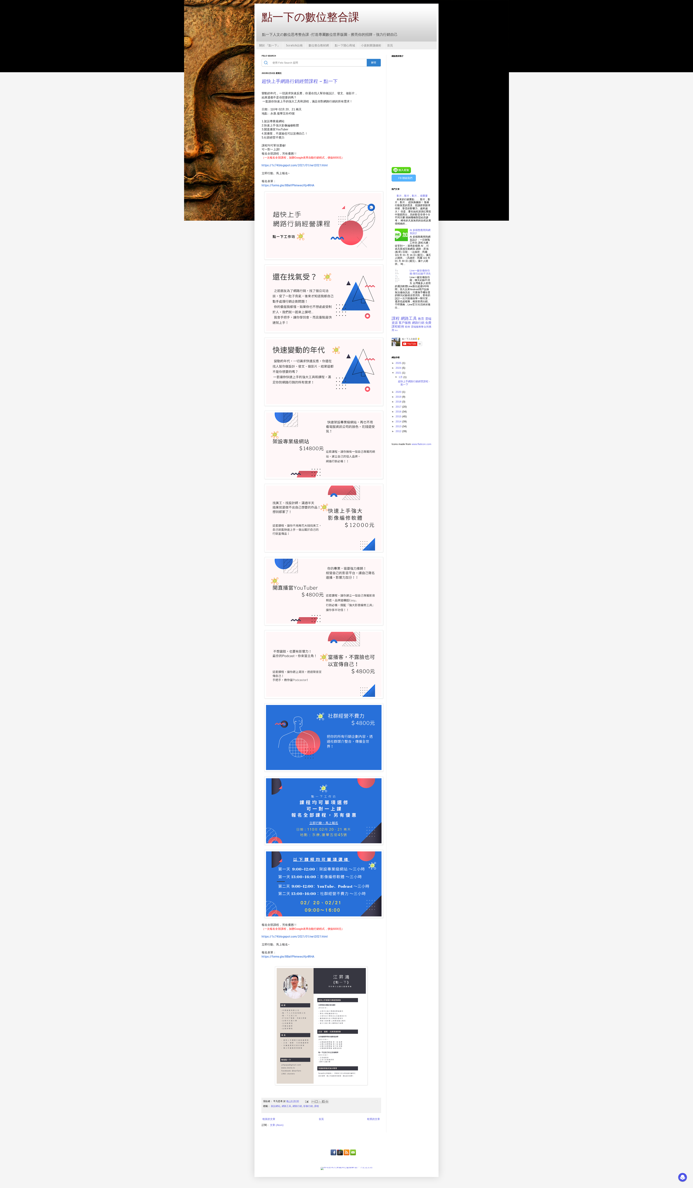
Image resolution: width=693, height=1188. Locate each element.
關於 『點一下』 (269, 45)
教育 (421, 319)
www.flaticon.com (421, 444)
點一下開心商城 (345, 45)
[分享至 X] (320, 1101)
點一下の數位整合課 (310, 16)
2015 (399, 416)
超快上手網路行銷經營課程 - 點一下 (300, 81)
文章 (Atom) (277, 1125)
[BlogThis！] (316, 1101)
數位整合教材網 (319, 45)
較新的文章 (269, 1119)
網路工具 (286, 1106)
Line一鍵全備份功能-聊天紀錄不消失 (420, 272)
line (396, 330)
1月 (401, 377)
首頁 (390, 45)
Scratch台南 (294, 45)
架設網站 (275, 1106)
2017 (399, 406)
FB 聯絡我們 (405, 178)
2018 (399, 401)
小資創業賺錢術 (371, 45)
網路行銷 (297, 1106)
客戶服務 (405, 322)
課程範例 (398, 326)
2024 (399, 367)
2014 (399, 421)
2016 (399, 411)
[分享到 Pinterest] (327, 1101)
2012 (399, 431)
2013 (399, 426)
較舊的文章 (373, 1119)
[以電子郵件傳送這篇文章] (313, 1101)
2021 (399, 372)
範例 (407, 326)
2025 (399, 363)
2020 (399, 391)
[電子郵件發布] (306, 1101)
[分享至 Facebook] (323, 1101)
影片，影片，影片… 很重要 (412, 195)
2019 (399, 396)
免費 (428, 322)
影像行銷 (308, 1106)
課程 (316, 1106)
